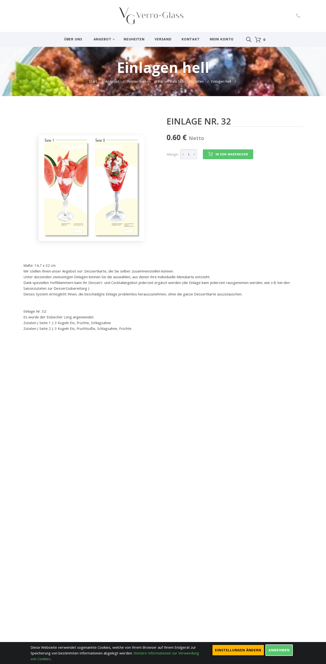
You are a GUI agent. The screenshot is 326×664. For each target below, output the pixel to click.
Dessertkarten (138, 81)
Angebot (102, 39)
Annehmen (279, 650)
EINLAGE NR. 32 (199, 121)
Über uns (73, 39)
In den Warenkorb (232, 154)
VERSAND (163, 39)
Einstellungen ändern (238, 650)
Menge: (173, 154)
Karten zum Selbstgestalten (181, 81)
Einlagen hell (221, 81)
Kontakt (191, 39)
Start (93, 81)
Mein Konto (222, 39)
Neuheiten (134, 39)
